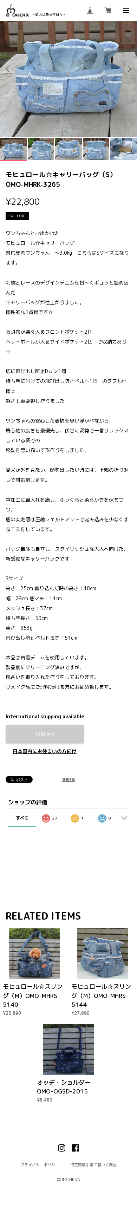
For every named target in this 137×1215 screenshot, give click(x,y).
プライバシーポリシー (39, 1165)
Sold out (44, 734)
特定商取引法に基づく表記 (93, 1165)
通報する (68, 779)
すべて (22, 818)
